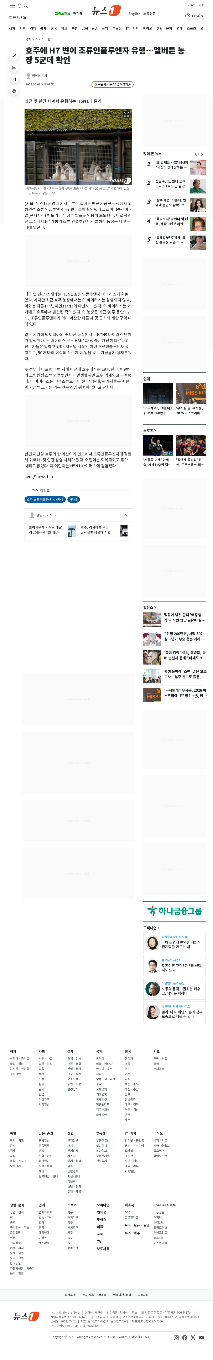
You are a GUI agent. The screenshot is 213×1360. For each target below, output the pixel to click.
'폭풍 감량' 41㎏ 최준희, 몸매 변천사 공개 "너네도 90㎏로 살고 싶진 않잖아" (185, 658)
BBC (127, 1212)
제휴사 (129, 1205)
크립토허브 (63, 13)
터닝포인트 (160, 1233)
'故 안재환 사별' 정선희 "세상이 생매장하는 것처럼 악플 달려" (171, 167)
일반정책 (101, 1146)
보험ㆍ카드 (45, 1156)
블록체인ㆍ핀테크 (50, 1176)
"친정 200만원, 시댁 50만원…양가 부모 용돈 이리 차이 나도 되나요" (184, 639)
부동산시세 (103, 1156)
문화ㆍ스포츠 (18, 1161)
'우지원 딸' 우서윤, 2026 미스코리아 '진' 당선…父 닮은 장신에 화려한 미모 (185, 696)
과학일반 (130, 1171)
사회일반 (44, 1104)
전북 (127, 1094)
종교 (12, 1222)
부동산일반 (103, 1140)
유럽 (99, 1074)
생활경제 (72, 1171)
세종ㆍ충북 (132, 1084)
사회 (42, 1051)
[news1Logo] (26, 1316)
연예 (146, 379)
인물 (41, 1094)
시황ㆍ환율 (45, 1166)
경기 (127, 1069)
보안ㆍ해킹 (132, 1161)
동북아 (100, 1059)
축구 (70, 1222)
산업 (70, 1133)
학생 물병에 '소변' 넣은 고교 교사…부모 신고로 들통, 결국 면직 (185, 677)
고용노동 (72, 1079)
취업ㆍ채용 (74, 1191)
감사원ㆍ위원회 (19, 1069)
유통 (70, 1166)
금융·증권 (46, 1133)
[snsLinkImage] (176, 1337)
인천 (127, 1074)
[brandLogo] (106, 10)
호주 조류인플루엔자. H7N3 (45, 499)
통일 (156, 1064)
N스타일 (44, 1243)
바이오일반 (160, 1156)
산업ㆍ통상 (74, 1069)
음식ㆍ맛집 (17, 1273)
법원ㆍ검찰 (45, 1064)
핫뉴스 (148, 607)
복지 (41, 1074)
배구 (70, 1233)
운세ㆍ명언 (17, 1253)
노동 (41, 1079)
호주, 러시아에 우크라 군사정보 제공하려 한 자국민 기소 (97, 530)
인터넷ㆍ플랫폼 (134, 1140)
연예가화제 (45, 1212)
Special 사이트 (165, 1205)
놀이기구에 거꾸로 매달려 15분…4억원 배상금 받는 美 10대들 (45, 530)
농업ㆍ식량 (74, 1084)
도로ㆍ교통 (17, 1258)
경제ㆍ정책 (74, 1059)
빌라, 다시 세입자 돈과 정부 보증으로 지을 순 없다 (182, 1014)
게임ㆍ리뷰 (132, 1166)
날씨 (41, 1089)
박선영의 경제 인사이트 (176, 1007)
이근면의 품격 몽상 (173, 983)
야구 (70, 1212)
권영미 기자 (39, 76)
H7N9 (74, 499)
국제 (28, 39)
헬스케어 (159, 1151)
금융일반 (44, 1140)
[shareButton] (14, 56)
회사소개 (70, 1295)
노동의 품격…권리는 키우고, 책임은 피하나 (181, 991)
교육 (41, 1069)
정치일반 (15, 1074)
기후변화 (101, 1094)
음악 (41, 1228)
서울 (127, 1064)
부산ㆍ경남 (132, 1110)
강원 (127, 1079)
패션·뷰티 (73, 1176)
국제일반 (101, 1115)
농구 (70, 1238)
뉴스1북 (158, 1238)
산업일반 (72, 1140)
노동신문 (149, 14)
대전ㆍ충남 (132, 1089)
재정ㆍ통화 (74, 1064)
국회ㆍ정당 (17, 1064)
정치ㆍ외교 (17, 1140)
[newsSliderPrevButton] (191, 154)
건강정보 (15, 1243)
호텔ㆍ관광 (74, 1187)
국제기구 (101, 1099)
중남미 (100, 1084)
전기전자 (72, 1151)
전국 (128, 1051)
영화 (41, 1222)
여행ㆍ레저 (17, 1248)
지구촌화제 (103, 1110)
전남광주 (130, 1099)
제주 (127, 1120)
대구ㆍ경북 (132, 1104)
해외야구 (72, 1217)
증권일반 (44, 1161)
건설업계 (101, 1161)
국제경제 (101, 1089)
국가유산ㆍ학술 (19, 1228)
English (135, 14)
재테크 (43, 1171)
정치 (13, 1051)
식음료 (71, 1181)
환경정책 (72, 1089)
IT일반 (129, 1156)
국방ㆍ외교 (160, 1059)
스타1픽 (158, 1222)
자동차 (71, 1156)
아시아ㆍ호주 (104, 1069)
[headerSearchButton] (26, 5)
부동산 (100, 1133)
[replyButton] (14, 67)
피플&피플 (102, 1104)
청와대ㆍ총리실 (19, 1059)
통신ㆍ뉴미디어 (134, 1146)
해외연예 (44, 1233)
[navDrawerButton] (12, 5)
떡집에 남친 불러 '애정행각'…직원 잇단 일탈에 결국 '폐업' (184, 620)
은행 (41, 1151)
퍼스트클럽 (160, 1243)
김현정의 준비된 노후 (174, 937)
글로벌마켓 (131, 1217)
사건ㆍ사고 (45, 1059)
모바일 (129, 1151)
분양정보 (101, 1151)
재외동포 (159, 1069)
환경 (41, 1084)
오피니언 (150, 928)
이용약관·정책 (122, 1295)
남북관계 (15, 1166)
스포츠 (148, 430)
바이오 (158, 1133)
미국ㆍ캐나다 (104, 1064)
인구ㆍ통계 (74, 1074)
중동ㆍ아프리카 (105, 1079)
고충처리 (143, 1295)
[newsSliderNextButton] (202, 154)
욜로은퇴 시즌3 (171, 960)
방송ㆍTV (45, 1217)
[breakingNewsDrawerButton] (19, 5)
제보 (201, 5)
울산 (127, 1115)
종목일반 (72, 1248)
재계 (70, 1146)
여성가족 (44, 1099)
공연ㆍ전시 (17, 1212)
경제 (70, 1051)
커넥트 (192, 5)
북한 (13, 1133)
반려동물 (15, 1263)
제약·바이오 (161, 1146)
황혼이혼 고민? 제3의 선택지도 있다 (181, 967)
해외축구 (72, 1228)
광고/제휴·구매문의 (94, 1295)
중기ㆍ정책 (74, 1161)
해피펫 (78, 13)
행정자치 (130, 1059)
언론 (12, 1238)
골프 (70, 1243)
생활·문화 (17, 1205)
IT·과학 (130, 1133)
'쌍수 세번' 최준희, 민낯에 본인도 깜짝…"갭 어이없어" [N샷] (171, 205)
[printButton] (14, 91)
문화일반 (15, 1233)
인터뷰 (43, 1238)
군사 (12, 1146)
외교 (157, 1051)
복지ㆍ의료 (160, 1140)
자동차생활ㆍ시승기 (22, 1268)
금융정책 (44, 1146)
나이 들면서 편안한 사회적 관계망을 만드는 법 (181, 944)
